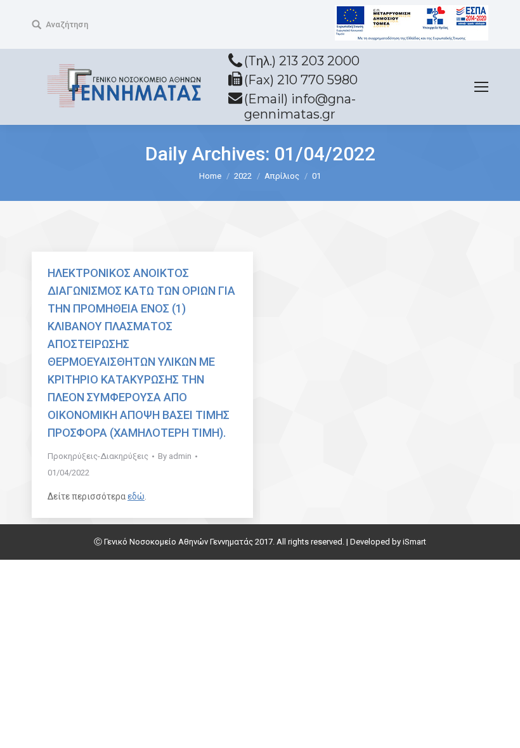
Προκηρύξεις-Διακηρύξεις (98, 456)
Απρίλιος (281, 176)
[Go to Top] (500, 728)
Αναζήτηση (67, 24)
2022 (243, 176)
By (175, 456)
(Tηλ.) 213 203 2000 (302, 60)
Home (210, 176)
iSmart (414, 541)
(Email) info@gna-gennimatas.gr (300, 106)
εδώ (136, 496)
